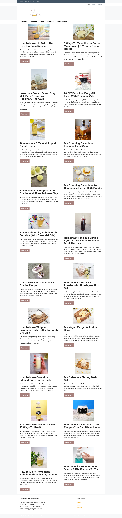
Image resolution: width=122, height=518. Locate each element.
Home (88, 4)
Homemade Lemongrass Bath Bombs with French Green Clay (39, 192)
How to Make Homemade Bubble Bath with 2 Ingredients (38, 473)
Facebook (27, 1)
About (93, 4)
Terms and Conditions (89, 515)
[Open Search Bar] (102, 22)
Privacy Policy (99, 515)
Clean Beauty (23, 21)
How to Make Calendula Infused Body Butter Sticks (36, 379)
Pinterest (21, 1)
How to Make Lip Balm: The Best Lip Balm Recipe (36, 45)
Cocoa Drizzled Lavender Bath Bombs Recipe (38, 284)
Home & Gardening (62, 21)
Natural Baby (50, 21)
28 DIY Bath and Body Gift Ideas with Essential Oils (80, 95)
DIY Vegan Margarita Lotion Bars (80, 329)
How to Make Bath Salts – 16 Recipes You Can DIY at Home (82, 426)
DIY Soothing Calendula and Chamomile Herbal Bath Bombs (83, 187)
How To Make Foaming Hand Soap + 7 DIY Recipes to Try (81, 468)
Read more (24, 61)
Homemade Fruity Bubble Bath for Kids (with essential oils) (38, 234)
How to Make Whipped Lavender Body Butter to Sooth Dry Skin (39, 330)
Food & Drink (33, 21)
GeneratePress (40, 515)
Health (42, 21)
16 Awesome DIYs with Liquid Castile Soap (38, 145)
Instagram (32, 1)
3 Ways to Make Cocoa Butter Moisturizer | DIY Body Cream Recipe (82, 46)
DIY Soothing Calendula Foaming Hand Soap (78, 145)
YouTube (37, 1)
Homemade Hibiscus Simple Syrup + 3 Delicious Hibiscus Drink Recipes (81, 240)
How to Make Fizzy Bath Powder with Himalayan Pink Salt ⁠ (81, 285)
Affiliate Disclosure (78, 515)
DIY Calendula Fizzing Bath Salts (80, 379)
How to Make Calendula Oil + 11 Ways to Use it (37, 426)
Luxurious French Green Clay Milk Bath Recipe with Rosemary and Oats (37, 96)
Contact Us (100, 4)
